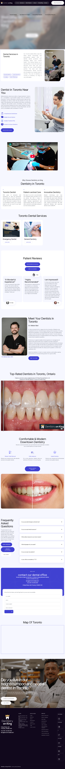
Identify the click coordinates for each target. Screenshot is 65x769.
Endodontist (44, 721)
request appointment (58, 2)
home (31, 715)
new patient (32, 720)
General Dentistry (30, 239)
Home (17, 2)
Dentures (43, 719)
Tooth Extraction (45, 733)
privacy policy (16, 766)
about (35, 2)
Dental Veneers (45, 717)
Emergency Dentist (9, 239)
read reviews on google (32, 264)
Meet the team (33, 358)
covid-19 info (32, 727)
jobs (31, 725)
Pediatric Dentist (45, 729)
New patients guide (7, 130)
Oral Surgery (44, 724)
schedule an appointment (8, 698)
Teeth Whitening (45, 731)
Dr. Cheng (8, 692)
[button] (23, 3)
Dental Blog (40, 2)
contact (45, 2)
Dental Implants (45, 715)
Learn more (7, 242)
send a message (6, 544)
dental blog (32, 723)
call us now (6, 554)
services (32, 717)
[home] (6, 3)
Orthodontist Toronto (44, 727)
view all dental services (32, 469)
